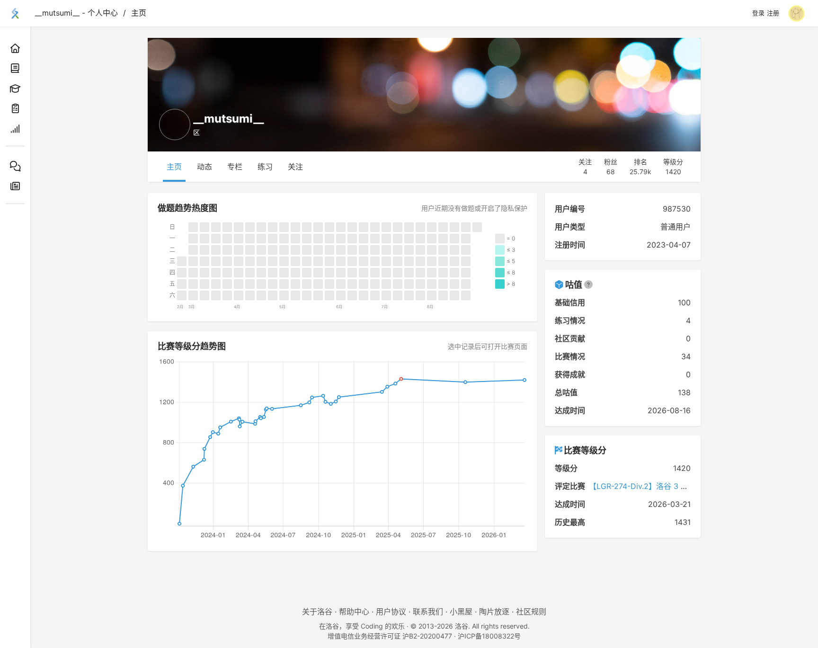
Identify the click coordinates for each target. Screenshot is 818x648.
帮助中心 (354, 611)
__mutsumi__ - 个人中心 (76, 13)
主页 (138, 13)
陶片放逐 (494, 611)
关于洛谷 (317, 611)
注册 (773, 13)
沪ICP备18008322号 (489, 636)
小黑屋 (461, 611)
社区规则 (531, 611)
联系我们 (428, 611)
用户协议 (391, 611)
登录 (758, 13)
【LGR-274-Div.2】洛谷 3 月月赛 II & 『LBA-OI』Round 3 (689, 486)
